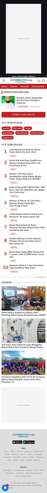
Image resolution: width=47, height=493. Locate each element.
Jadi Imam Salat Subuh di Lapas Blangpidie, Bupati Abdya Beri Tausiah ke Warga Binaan (22, 346)
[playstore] (29, 443)
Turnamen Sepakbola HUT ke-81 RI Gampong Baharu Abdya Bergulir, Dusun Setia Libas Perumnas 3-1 (23, 379)
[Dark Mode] (39, 81)
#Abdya (28, 128)
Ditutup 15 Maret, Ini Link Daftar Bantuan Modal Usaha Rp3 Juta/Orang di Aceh (25, 203)
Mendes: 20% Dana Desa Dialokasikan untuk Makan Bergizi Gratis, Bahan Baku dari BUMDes (25, 176)
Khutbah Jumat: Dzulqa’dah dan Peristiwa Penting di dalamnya (29, 100)
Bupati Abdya (8, 133)
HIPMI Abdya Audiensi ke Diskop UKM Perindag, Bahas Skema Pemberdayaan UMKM (23, 314)
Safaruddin (17, 128)
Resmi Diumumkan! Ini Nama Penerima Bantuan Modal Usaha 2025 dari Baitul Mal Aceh (27, 227)
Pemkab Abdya (21, 133)
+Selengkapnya (39, 277)
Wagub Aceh (7, 137)
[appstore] (17, 443)
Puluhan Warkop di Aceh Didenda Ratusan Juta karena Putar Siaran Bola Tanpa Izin (25, 241)
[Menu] (3, 81)
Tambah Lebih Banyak (23, 114)
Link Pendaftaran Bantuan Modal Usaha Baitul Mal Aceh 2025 (24, 151)
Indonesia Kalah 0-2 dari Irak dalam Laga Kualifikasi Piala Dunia (26, 267)
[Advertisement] (23, 39)
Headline (6, 128)
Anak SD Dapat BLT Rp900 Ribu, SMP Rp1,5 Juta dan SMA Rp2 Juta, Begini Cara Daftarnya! (27, 189)
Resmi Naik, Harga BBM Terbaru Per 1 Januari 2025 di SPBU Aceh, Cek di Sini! (26, 254)
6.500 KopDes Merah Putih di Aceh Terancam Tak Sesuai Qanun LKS (25, 215)
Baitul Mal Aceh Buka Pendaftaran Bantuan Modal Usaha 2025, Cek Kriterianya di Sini (25, 163)
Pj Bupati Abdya (37, 133)
